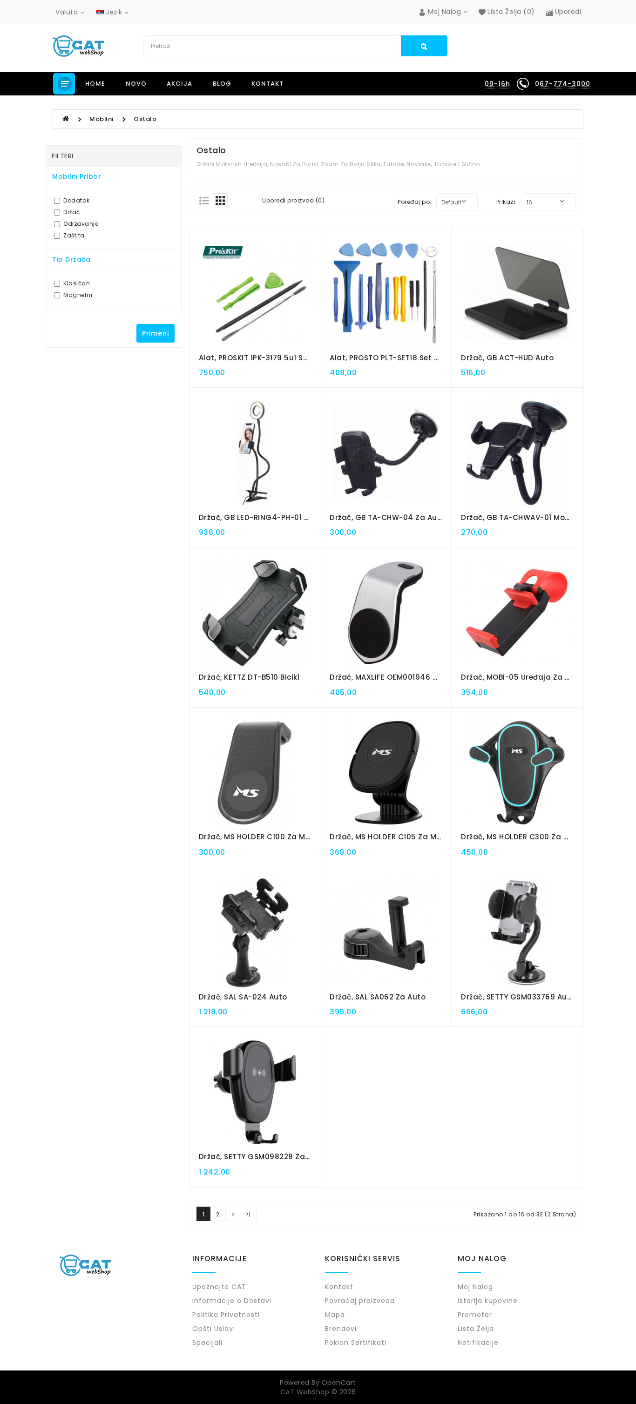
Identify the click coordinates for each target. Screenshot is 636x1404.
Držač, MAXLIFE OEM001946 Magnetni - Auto (412, 677)
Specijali (207, 1342)
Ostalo (145, 119)
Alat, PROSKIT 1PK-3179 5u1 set (255, 358)
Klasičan (76, 283)
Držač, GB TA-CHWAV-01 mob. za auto (532, 517)
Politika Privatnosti (226, 1314)
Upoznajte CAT (219, 1286)
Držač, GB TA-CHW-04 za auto (388, 517)
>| (248, 1214)
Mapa (335, 1314)
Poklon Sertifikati (355, 1342)
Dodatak (76, 200)
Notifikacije (478, 1342)
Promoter (475, 1314)
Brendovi (341, 1328)
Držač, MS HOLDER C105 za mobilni (393, 837)
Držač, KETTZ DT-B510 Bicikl (249, 677)
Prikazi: (506, 202)
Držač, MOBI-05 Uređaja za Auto (522, 677)
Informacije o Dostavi (231, 1300)
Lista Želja (476, 1328)
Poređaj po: (415, 202)
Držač (71, 212)
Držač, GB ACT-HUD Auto (507, 358)
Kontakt (267, 83)
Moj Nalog (475, 1286)
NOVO (136, 83)
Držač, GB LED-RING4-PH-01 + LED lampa (276, 517)
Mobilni (101, 119)
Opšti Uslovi (213, 1328)
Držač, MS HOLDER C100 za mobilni (262, 837)
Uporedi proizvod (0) (293, 200)
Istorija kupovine (488, 1300)
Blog (222, 83)
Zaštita (74, 235)
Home (95, 83)
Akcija (179, 83)
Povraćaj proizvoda (360, 1300)
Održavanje (80, 224)
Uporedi (567, 11)
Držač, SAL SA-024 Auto (243, 997)
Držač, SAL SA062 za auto (378, 997)
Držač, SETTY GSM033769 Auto (518, 997)
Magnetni (77, 295)
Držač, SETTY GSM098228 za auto (262, 1156)
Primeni (155, 333)
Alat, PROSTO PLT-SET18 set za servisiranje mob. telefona (438, 358)
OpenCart (339, 1382)
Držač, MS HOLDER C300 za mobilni (525, 837)
